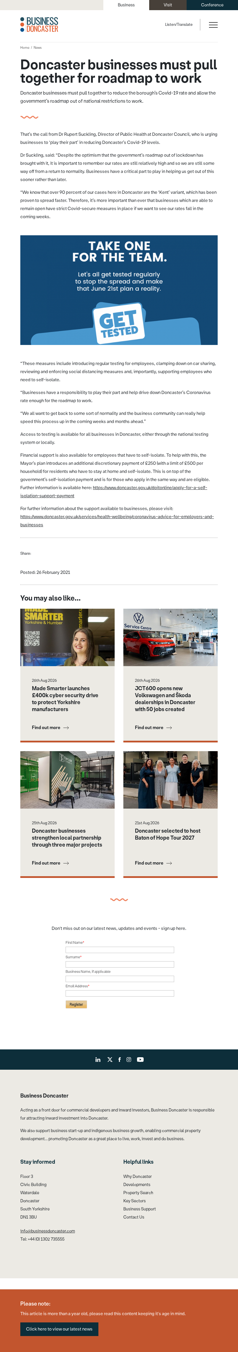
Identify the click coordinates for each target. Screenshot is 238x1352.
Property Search (138, 1193)
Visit (168, 5)
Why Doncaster (137, 1176)
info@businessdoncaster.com (47, 1231)
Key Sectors (134, 1201)
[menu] (213, 24)
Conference (212, 5)
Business (126, 5)
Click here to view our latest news (59, 1329)
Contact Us (133, 1217)
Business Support (139, 1209)
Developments (136, 1184)
